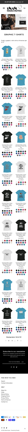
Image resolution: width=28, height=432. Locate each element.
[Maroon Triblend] (9, 94)
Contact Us (4, 402)
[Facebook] (11, 367)
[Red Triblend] (7, 67)
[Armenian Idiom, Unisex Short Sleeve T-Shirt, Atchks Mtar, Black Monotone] (7, 225)
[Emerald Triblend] (7, 65)
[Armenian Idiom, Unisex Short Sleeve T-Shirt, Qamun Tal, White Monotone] (21, 255)
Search (3, 381)
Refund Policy (5, 394)
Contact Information (7, 383)
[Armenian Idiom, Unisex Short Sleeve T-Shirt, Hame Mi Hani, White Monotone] (7, 195)
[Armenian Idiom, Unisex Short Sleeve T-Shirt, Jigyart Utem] (7, 109)
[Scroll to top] (24, 428)
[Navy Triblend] (9, 65)
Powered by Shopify (15, 430)
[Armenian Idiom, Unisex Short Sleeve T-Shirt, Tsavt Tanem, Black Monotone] (21, 51)
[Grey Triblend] (4, 69)
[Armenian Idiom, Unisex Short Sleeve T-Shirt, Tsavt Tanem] (7, 51)
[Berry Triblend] (11, 67)
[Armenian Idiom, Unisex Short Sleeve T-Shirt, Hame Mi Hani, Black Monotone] (21, 167)
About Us (3, 390)
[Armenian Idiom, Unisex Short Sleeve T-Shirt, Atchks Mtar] (21, 195)
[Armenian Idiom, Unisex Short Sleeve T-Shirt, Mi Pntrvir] (21, 313)
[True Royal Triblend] (3, 67)
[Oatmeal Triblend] (8, 69)
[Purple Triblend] (5, 67)
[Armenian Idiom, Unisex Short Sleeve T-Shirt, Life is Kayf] (21, 80)
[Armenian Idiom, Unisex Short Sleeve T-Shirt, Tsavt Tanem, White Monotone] (7, 80)
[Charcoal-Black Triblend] (5, 65)
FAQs (2, 392)
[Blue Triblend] (6, 69)
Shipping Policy (5, 396)
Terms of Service (5, 400)
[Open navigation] (4, 8)
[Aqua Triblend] (3, 65)
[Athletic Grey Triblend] (23, 67)
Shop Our (22, 23)
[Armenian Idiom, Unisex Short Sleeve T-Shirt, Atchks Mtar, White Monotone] (21, 225)
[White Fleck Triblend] (10, 69)
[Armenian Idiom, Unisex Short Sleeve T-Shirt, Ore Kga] (21, 137)
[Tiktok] (16, 367)
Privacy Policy (5, 398)
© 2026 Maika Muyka (5, 430)
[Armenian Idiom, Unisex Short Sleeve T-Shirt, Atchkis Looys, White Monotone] (7, 313)
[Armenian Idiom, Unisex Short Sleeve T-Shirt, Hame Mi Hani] (7, 167)
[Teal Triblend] (9, 67)
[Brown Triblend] (11, 65)
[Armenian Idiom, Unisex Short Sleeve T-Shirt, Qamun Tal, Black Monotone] (7, 255)
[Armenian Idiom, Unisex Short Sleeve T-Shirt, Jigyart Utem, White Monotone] (7, 137)
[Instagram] (13, 367)
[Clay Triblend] (25, 65)
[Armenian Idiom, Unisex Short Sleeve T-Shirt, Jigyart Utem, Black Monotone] (21, 109)
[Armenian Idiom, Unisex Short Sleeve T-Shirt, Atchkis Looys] (7, 285)
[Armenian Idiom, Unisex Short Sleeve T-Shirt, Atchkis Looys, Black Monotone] (21, 285)
